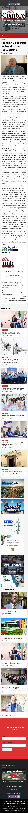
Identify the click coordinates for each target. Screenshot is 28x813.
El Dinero (4, 633)
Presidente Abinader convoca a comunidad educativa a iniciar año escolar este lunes (13, 389)
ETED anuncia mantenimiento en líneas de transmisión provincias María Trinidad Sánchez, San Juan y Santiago (12, 361)
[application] (14, 776)
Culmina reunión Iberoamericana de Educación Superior (12, 292)
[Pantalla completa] (24, 782)
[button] (14, 25)
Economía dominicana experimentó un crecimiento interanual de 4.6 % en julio (12, 637)
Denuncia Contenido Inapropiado (13, 793)
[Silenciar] (22, 782)
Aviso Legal (7, 786)
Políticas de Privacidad (17, 786)
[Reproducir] (3, 782)
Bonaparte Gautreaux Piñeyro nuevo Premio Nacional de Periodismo (15, 298)
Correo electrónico (7, 742)
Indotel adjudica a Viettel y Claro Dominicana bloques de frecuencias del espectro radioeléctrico (13, 444)
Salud (3, 683)
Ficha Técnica (13, 789)
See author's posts (14, 276)
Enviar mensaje (7, 750)
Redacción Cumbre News (14, 271)
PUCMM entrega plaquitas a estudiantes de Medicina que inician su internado (13, 416)
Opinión (4, 607)
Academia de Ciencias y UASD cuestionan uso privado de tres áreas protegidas (13, 472)
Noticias (3, 39)
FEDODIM (10, 284)
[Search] (25, 35)
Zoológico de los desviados (9, 714)
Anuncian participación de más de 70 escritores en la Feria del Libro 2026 (11, 332)
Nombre (4, 736)
